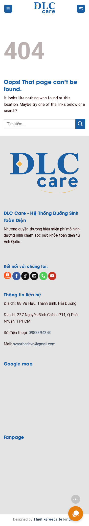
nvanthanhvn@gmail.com (34, 344)
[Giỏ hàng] (81, 9)
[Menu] (8, 9)
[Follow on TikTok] (25, 276)
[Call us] (43, 276)
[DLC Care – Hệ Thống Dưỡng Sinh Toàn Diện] (45, 8)
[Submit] (80, 124)
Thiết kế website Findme (54, 519)
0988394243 (40, 332)
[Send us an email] (34, 276)
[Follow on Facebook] (16, 276)
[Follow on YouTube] (52, 276)
